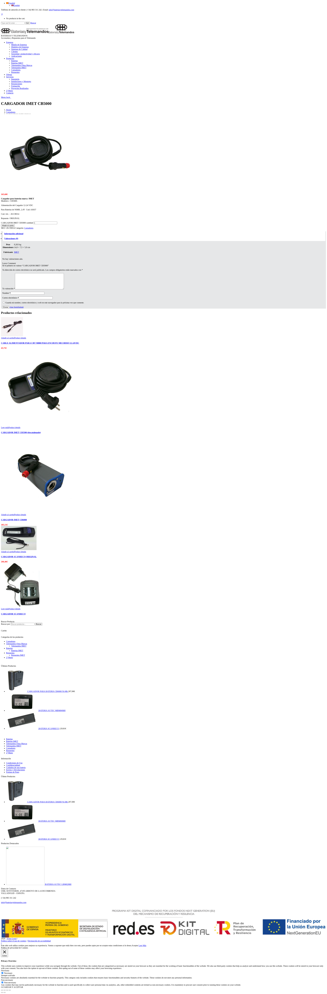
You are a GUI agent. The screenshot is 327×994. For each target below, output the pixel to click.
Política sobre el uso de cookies (13, 941)
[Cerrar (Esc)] (2, 990)
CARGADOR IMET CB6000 (14, 520)
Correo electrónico (10, 298)
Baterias (9, 648)
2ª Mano (9, 657)
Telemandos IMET (18, 646)
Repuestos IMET (18, 655)
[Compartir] (5, 990)
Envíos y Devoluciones (15, 770)
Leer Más (142, 945)
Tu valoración (8, 289)
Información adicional (13, 234)
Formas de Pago (12, 772)
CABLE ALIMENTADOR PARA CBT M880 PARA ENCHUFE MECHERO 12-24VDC (40, 343)
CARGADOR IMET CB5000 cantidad (17, 223)
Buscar (33, 23)
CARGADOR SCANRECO (13, 614)
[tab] (164, 233)
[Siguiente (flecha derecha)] (5, 992)
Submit (21, 307)
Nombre (6, 293)
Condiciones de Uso (14, 763)
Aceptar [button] (135, 945)
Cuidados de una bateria (16, 767)
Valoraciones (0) (11, 238)
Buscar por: (5, 624)
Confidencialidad (13, 765)
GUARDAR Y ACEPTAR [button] (12, 987)
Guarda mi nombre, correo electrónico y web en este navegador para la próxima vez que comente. (44, 303)
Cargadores (10, 112)
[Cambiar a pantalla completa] (7, 990)
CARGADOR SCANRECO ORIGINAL (19, 557)
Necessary (8, 973)
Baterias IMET (17, 651)
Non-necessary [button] (7, 980)
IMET (16, 252)
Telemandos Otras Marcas (16, 644)
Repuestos (10, 653)
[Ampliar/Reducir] (10, 990)
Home (8, 110)
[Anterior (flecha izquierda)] (2, 992)
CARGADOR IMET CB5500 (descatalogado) (21, 432)
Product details (20, 338)
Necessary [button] (5, 970)
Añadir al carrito (8, 226)
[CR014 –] (39, 190)
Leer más (4, 427)
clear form (14, 307)
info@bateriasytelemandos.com (61, 10)
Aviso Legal (11, 939)
